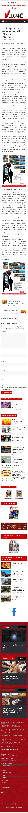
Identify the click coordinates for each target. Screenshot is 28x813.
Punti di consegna (7, 772)
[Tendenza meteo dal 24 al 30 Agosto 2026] (6, 419)
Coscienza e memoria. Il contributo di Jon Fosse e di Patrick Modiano (13, 710)
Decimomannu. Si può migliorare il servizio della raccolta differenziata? (18, 589)
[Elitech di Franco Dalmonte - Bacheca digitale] (14, 155)
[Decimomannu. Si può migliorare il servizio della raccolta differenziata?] (6, 587)
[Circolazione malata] (6, 579)
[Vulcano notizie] (3, 21)
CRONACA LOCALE (5, 787)
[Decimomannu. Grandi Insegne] (6, 571)
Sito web (3, 370)
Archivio (3, 792)
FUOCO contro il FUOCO (18, 563)
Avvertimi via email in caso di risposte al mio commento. (13, 382)
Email (3, 361)
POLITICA (3, 782)
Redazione (4, 775)
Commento (4, 331)
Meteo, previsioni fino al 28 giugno (12, 312)
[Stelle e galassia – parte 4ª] (14, 630)
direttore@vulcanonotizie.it (8, 760)
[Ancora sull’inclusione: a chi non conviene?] (14, 661)
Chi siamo (3, 770)
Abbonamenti (4, 790)
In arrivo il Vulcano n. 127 (18, 428)
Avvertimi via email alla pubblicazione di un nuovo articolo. (13, 388)
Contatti (3, 777)
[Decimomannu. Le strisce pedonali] (6, 595)
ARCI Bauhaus (4, 780)
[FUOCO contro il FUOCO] (6, 562)
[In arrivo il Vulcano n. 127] (6, 427)
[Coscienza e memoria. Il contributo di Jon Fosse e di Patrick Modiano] (14, 693)
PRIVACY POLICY (5, 749)
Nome (3, 353)
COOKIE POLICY (14, 749)
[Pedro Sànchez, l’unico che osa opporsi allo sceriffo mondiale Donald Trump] (6, 402)
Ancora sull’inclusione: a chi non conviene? (13, 678)
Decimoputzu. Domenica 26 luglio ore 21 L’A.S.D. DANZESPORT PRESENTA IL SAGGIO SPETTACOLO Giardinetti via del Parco (18, 439)
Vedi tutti (22, 627)
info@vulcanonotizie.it (7, 763)
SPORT (3, 785)
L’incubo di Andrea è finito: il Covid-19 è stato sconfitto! (16, 303)
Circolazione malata (17, 579)
